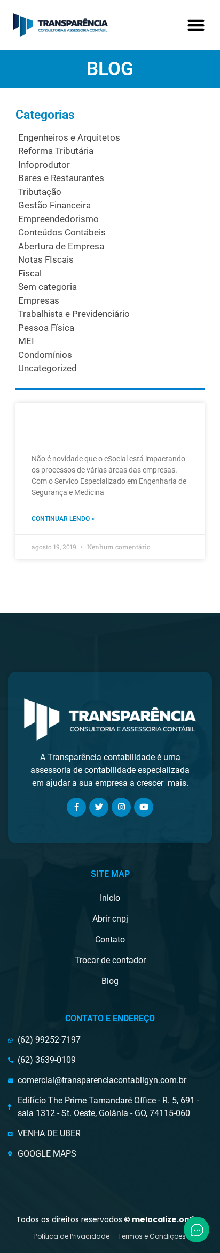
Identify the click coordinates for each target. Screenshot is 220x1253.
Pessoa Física (46, 327)
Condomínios (45, 354)
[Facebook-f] (76, 807)
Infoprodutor (44, 164)
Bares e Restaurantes (61, 178)
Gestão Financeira (54, 205)
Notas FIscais (46, 259)
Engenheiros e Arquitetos (69, 137)
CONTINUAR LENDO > (63, 519)
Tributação (39, 191)
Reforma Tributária (55, 150)
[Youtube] (143, 807)
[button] (195, 24)
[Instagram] (121, 807)
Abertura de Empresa (61, 246)
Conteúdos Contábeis (62, 232)
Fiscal (30, 273)
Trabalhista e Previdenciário (74, 313)
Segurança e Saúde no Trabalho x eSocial (88, 426)
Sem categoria (47, 286)
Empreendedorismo (58, 219)
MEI (26, 341)
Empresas (38, 300)
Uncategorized (47, 368)
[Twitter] (98, 807)
